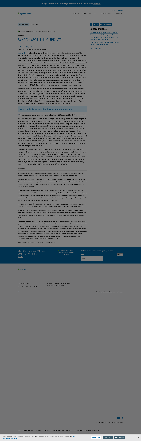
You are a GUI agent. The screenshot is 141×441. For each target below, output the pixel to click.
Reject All (107, 437)
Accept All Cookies (119, 437)
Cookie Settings (96, 437)
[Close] (138, 437)
